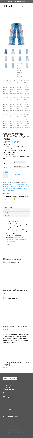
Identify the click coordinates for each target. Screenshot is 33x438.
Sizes (5, 163)
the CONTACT (16, 428)
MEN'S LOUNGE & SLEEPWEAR (12, 184)
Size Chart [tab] (8, 216)
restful (25, 188)
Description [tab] (8, 207)
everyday (15, 188)
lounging (20, 188)
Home (4, 15)
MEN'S (8, 15)
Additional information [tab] (12, 210)
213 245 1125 (6, 387)
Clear (28, 166)
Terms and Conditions (15, 434)
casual (10, 188)
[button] (27, 23)
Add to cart (16, 175)
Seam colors (7, 168)
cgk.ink (12, 190)
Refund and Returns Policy (16, 432)
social (4, 190)
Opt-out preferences (15, 430)
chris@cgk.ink (7, 386)
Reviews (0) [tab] (8, 213)
